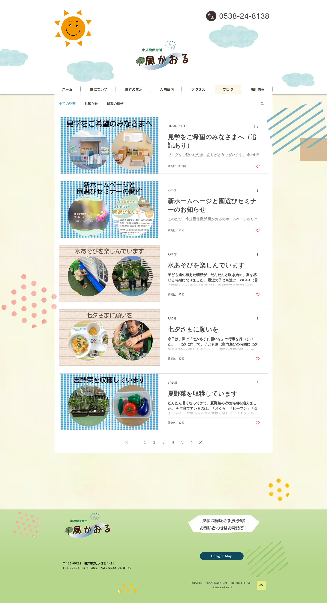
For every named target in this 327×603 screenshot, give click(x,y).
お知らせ (91, 103)
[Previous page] (135, 442)
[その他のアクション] (259, 126)
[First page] (126, 442)
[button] (262, 104)
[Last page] (201, 442)
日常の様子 (115, 103)
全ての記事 (67, 103)
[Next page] (192, 442)
